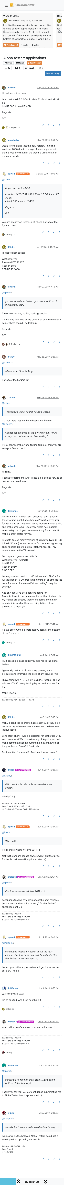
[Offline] (5, 87)
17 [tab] (37, 52)
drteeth (12, 87)
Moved (21, 63)
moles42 (12, 877)
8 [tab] (39, 47)
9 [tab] (44, 47)
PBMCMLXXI (14, 655)
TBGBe (11, 397)
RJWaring (13, 988)
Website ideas (11, 15)
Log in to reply (52, 73)
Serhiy (11, 357)
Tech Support (35, 63)
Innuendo (13, 511)
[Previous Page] (4, 31)
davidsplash (14, 20)
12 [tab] (59, 47)
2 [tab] (9, 47)
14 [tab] (22, 52)
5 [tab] (24, 47)
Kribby (11, 247)
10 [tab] (49, 47)
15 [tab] (27, 52)
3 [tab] (14, 47)
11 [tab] (54, 47)
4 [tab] (19, 47)
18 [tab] (41, 52)
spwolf (11, 174)
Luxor (11, 770)
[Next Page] (59, 31)
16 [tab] (32, 52)
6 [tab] (29, 47)
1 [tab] (5, 47)
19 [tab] (46, 52)
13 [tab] (17, 52)
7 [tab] (34, 47)
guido (11, 1113)
